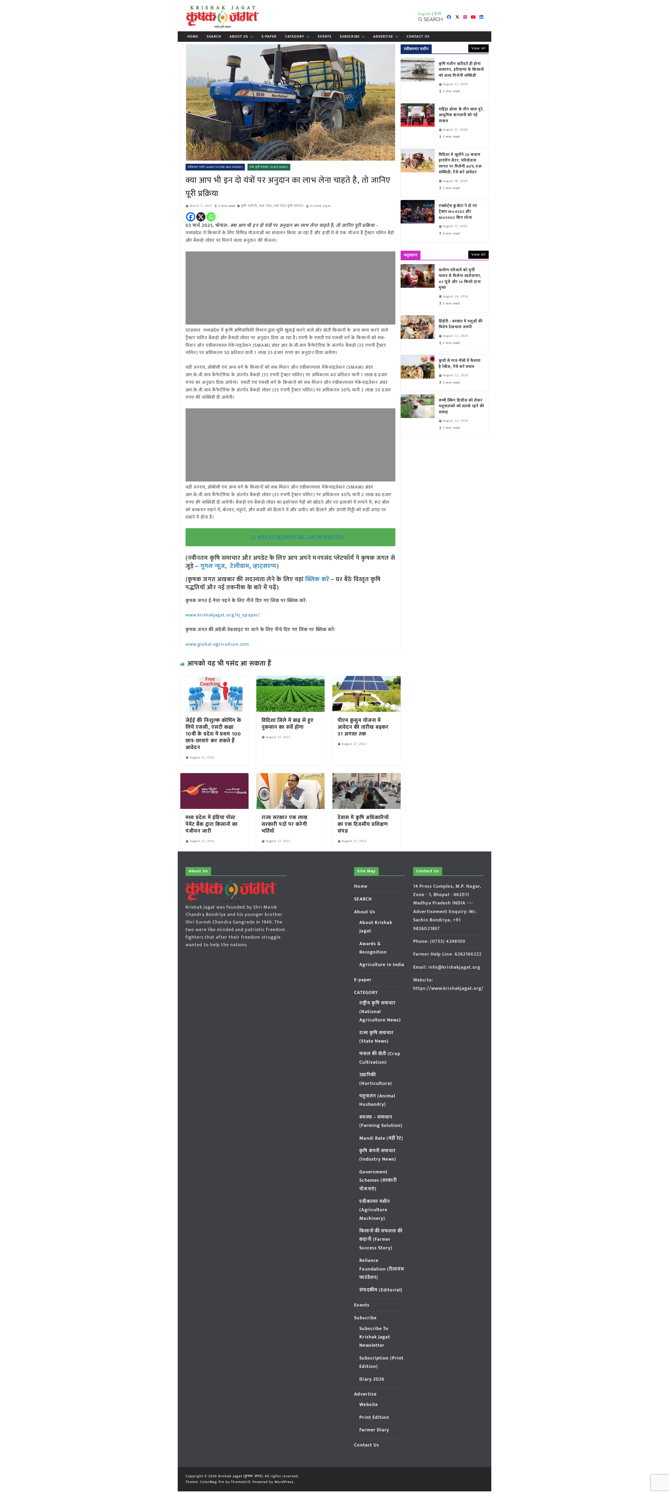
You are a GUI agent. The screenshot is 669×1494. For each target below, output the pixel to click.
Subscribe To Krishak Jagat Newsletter (374, 1337)
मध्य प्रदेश (265, 205)
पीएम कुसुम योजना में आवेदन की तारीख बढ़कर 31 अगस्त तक (363, 727)
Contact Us (418, 36)
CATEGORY (294, 36)
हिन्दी (437, 14)
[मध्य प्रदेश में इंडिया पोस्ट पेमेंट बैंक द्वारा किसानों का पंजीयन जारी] (214, 777)
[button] (250, 36)
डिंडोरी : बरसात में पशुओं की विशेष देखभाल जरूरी (461, 324)
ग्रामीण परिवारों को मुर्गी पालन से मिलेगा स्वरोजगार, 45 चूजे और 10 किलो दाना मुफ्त (460, 279)
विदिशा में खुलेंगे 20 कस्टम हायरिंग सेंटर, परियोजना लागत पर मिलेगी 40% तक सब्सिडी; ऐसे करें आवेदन (460, 163)
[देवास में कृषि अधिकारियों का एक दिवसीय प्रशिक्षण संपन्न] (366, 777)
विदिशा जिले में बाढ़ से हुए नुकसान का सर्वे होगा (288, 724)
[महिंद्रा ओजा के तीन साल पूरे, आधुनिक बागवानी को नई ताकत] (418, 124)
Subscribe (350, 36)
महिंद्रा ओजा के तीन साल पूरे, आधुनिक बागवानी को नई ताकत (461, 115)
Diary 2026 (371, 1379)
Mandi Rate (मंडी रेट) (381, 1138)
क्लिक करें (317, 579)
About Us (238, 36)
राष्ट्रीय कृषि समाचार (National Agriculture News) (380, 1011)
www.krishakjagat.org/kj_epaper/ (223, 615)
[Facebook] (190, 216)
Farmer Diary (374, 1430)
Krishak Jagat (320, 205)
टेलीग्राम (239, 566)
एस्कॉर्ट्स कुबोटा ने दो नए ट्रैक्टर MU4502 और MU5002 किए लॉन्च (458, 212)
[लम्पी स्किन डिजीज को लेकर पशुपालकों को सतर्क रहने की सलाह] (418, 416)
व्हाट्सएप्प (265, 566)
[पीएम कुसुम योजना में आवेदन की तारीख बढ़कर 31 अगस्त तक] (366, 680)
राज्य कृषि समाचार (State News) (269, 167)
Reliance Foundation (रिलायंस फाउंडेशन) (381, 1269)
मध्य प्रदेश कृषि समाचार (289, 205)
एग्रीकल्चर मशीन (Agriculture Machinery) (215, 167)
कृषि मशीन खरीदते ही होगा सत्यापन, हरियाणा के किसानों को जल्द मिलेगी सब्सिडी (461, 70)
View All (478, 48)
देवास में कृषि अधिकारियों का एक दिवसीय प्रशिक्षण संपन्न (363, 824)
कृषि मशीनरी (249, 205)
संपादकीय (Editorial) (380, 1290)
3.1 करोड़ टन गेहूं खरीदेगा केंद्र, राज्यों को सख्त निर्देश (297, 537)
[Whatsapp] (211, 216)
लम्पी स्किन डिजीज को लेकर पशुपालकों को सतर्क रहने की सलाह (461, 406)
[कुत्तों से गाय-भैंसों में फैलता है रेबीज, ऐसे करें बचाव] (418, 373)
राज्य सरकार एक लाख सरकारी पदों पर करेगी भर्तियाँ (285, 824)
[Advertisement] (290, 288)
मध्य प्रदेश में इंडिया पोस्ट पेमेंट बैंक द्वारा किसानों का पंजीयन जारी (212, 824)
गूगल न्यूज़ (212, 566)
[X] (200, 216)
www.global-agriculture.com (217, 644)
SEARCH (214, 36)
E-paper (269, 36)
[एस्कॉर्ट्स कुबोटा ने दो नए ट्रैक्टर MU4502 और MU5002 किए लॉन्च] (418, 221)
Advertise (383, 36)
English (424, 14)
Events (324, 36)
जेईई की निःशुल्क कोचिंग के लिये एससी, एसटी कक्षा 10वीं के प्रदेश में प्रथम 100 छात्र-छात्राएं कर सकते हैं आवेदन (213, 734)
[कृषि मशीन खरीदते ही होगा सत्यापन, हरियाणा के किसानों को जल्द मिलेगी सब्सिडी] (418, 79)
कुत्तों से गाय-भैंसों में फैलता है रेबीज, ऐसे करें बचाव (460, 364)
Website (368, 1405)
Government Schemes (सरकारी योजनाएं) (377, 1180)
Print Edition (374, 1417)
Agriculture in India (381, 965)
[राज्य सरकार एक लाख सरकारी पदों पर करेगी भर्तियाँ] (290, 777)
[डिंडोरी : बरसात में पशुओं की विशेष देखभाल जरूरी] (418, 333)
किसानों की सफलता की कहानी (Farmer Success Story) (380, 1239)
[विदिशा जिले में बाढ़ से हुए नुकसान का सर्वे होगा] (290, 680)
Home (192, 36)
